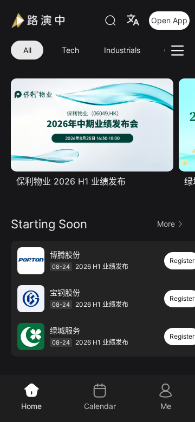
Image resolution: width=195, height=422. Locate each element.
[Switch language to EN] (133, 20)
